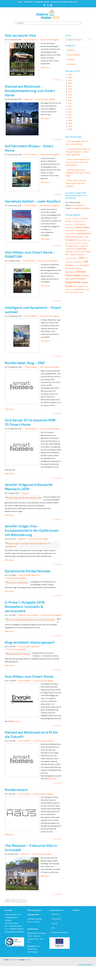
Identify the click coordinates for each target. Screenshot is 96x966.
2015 (70, 103)
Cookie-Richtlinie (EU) (59, 932)
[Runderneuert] (22, 829)
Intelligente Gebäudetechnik (77, 254)
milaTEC (28, 959)
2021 (70, 86)
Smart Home (73, 282)
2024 (70, 77)
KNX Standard (78, 262)
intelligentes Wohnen (72, 258)
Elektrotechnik (70, 230)
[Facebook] (48, 5)
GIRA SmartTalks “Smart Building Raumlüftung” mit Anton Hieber (78, 173)
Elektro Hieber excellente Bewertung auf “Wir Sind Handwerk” (76, 183)
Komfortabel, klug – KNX (25, 363)
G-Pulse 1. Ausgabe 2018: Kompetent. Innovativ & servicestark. (25, 606)
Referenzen (28, 99)
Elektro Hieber (82, 227)
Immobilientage (70, 249)
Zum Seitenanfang (57, 79)
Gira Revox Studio (82, 240)
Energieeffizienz (81, 230)
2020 (70, 89)
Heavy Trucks (85, 243)
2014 (70, 106)
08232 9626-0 (28, 2)
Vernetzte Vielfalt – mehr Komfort (32, 201)
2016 (70, 100)
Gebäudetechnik (83, 233)
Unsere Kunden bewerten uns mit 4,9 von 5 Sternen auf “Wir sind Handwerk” (78, 162)
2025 (70, 74)
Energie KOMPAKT (71, 233)
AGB (53, 928)
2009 (70, 120)
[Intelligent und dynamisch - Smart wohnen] (22, 351)
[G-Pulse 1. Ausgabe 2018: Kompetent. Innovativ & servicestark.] (30, 620)
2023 (70, 80)
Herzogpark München (72, 246)
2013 (70, 109)
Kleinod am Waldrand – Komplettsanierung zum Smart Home (30, 90)
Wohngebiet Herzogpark (77, 292)
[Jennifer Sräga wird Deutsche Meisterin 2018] (23, 498)
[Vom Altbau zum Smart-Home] (22, 716)
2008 (70, 123)
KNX (81, 257)
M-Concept (76, 265)
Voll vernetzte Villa (20, 35)
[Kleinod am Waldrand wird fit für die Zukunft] (22, 776)
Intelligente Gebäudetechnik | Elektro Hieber (48, 15)
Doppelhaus (69, 224)
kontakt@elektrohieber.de (42, 2)
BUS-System (75, 218)
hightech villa (84, 246)
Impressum (55, 914)
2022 (70, 83)
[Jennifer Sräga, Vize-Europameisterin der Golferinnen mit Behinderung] (32, 546)
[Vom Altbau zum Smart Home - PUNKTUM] (22, 296)
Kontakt (54, 923)
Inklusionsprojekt (78, 251)
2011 (69, 115)
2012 (70, 112)
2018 (70, 95)
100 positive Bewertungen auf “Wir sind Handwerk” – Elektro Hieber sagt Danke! (78, 152)
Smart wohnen (79, 286)
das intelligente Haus (78, 221)
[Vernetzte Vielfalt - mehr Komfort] (22, 241)
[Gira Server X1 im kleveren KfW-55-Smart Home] (22, 464)
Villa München (79, 289)
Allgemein (25, 493)
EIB (74, 224)
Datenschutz (56, 919)
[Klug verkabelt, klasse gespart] (18, 654)
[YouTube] (51, 5)
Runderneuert (16, 789)
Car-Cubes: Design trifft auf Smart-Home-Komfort (77, 142)
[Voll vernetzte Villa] (22, 75)
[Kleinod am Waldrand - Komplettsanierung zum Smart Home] (22, 135)
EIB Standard (81, 224)
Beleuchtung (68, 218)
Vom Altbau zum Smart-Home (29, 676)
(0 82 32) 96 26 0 (78, 205)
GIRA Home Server (77, 237)
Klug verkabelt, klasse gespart (30, 642)
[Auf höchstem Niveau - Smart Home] (22, 190)
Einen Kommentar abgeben (49, 40)
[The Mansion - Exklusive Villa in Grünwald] (22, 889)
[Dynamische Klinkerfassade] (17, 582)
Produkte (70, 59)
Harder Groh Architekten (75, 243)
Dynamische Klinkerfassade (27, 571)
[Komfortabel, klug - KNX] (22, 402)
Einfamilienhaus (70, 227)
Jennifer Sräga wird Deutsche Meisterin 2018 (29, 486)
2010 (70, 118)
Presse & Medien (30, 40)
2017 (70, 97)
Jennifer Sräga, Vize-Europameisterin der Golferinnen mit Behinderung (32, 530)
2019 (70, 92)
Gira (68, 236)
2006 (70, 129)
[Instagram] (44, 5)
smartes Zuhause (78, 278)
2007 (70, 126)
